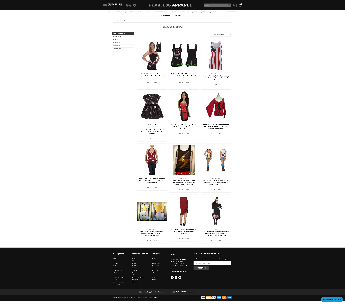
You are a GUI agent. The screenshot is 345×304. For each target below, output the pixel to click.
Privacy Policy (156, 263)
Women (148, 12)
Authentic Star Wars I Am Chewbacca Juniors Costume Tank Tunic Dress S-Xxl (152, 76)
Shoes (174, 12)
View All (134, 282)
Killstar (134, 261)
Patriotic (154, 261)
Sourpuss (135, 270)
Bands (109, 12)
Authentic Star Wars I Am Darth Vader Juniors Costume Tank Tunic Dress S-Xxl (184, 76)
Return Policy (155, 270)
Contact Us (155, 277)
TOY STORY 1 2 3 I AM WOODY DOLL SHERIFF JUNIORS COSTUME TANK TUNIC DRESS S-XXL (215, 183)
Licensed (119, 12)
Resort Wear (167, 15)
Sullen (134, 258)
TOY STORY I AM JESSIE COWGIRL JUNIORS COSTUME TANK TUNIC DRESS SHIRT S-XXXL (152, 234)
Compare (158, 53)
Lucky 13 (134, 268)
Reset (115, 52)
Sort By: (213, 34)
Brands (178, 15)
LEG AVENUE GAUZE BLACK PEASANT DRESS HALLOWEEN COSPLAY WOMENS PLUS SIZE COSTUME (216, 234)
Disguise (134, 275)
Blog (153, 275)
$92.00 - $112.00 (118, 49)
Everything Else (161, 12)
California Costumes (138, 277)
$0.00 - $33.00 (118, 36)
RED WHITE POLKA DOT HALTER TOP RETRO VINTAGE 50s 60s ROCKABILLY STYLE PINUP (152, 181)
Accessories (185, 12)
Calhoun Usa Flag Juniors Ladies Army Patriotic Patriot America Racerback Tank (216, 78)
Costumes (130, 12)
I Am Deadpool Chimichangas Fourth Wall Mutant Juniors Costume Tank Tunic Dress (183, 127)
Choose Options (152, 57)
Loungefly (135, 263)
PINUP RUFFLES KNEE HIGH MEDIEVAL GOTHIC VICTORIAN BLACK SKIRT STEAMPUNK (184, 231)
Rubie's (134, 265)
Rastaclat (135, 279)
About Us (154, 272)
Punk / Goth (155, 265)
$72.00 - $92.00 (118, 46)
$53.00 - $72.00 (118, 43)
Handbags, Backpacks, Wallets (206, 12)
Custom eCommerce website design (141, 298)
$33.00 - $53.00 (118, 39)
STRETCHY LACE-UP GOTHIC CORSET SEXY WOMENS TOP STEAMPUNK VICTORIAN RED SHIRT (216, 127)
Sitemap (154, 279)
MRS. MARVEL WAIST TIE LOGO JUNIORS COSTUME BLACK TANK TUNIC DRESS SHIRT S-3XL (184, 183)
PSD (133, 272)
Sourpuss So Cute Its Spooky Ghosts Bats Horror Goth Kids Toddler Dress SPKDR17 (152, 132)
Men (140, 12)
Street (153, 268)
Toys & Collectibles (229, 12)
